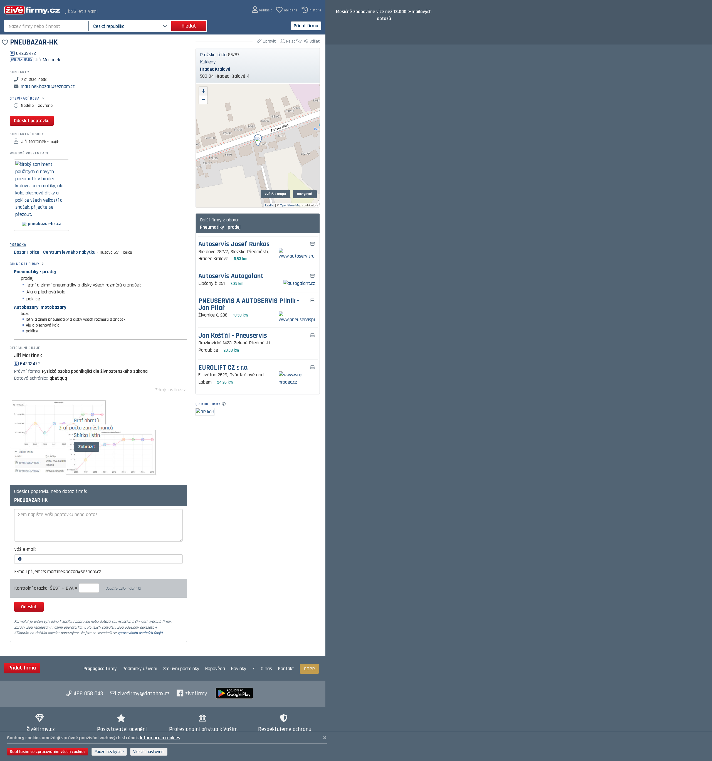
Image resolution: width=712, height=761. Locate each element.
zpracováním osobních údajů (140, 633)
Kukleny (208, 62)
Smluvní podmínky (181, 668)
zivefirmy (196, 693)
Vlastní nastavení (148, 752)
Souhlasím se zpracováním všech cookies (47, 752)
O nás (266, 668)
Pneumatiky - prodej (35, 271)
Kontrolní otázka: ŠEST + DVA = (46, 588)
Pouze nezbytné (109, 752)
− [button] (203, 99)
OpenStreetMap (290, 205)
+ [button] (203, 91)
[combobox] (47, 26)
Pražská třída (213, 54)
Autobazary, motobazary (40, 307)
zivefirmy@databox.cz (144, 693)
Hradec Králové (215, 69)
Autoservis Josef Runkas (234, 244)
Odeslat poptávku (32, 120)
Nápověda (215, 668)
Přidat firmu (306, 26)
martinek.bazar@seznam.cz (48, 86)
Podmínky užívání (139, 668)
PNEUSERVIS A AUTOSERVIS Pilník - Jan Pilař (248, 305)
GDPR (309, 669)
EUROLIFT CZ (223, 367)
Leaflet (269, 205)
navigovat (305, 193)
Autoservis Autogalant (230, 276)
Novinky (238, 668)
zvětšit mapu (275, 193)
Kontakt (286, 668)
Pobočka (18, 244)
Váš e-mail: (25, 549)
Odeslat (29, 607)
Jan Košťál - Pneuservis (232, 335)
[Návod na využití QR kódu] (225, 404)
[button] (262, 10)
